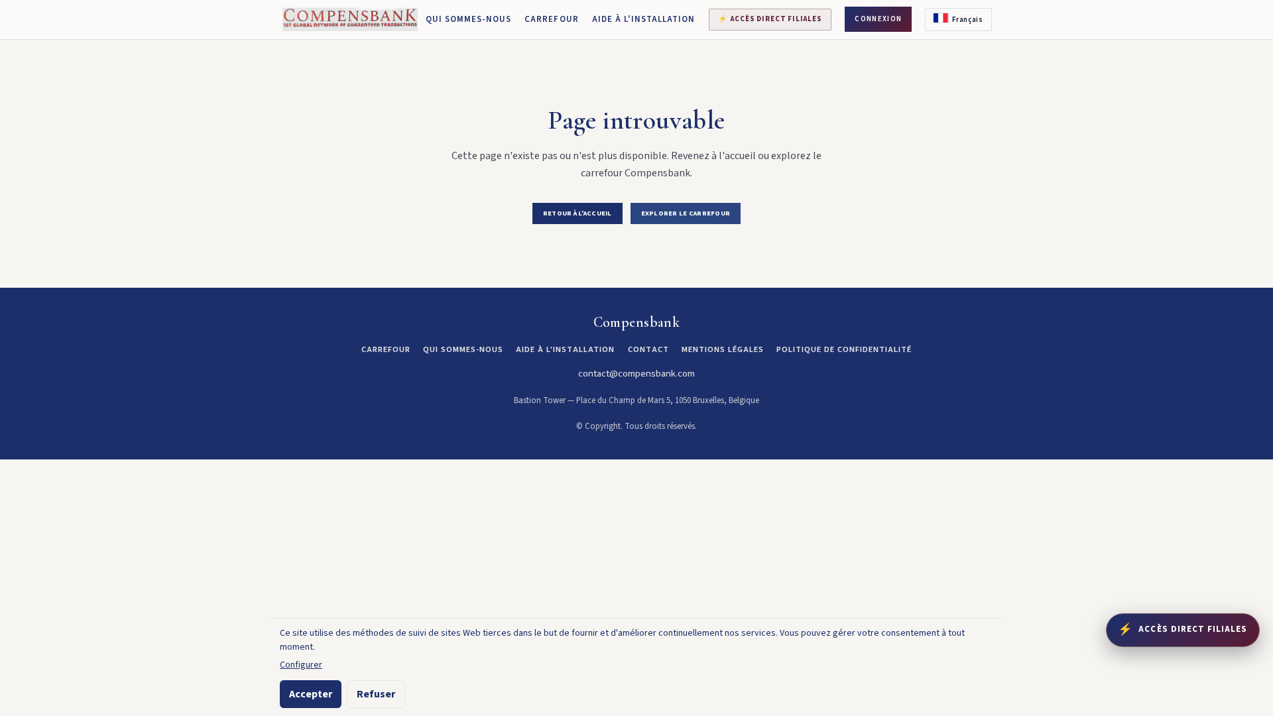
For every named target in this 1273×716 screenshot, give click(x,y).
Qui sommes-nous (469, 19)
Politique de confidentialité (844, 349)
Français (967, 20)
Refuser (376, 694)
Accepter (310, 694)
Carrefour (551, 19)
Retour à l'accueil (577, 213)
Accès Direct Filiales (769, 19)
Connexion (878, 19)
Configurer (301, 665)
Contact (648, 349)
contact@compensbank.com (636, 374)
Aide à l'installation (644, 19)
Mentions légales (723, 349)
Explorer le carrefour (686, 213)
